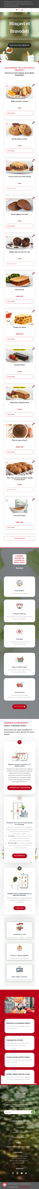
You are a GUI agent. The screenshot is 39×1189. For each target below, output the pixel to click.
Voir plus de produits (19, 538)
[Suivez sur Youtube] (21, 1173)
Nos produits (19, 856)
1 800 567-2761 (13, 1161)
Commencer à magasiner (19, 787)
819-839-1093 (24, 1161)
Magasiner (18, 706)
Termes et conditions (19, 1132)
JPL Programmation (24, 1187)
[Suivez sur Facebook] (13, 1173)
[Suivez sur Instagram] (17, 1173)
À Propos (19, 1127)
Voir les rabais (11, 113)
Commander (19, 908)
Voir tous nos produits (19, 45)
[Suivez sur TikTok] (26, 1173)
